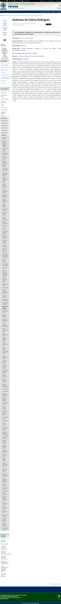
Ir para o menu (12, 0)
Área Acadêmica (16, 15)
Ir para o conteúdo (4, 0)
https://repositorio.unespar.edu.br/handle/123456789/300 (29, 56)
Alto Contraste (50, 1)
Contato (52, 11)
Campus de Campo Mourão (4, 24)
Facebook (60, 8)
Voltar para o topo (56, 584)
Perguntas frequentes (44, 11)
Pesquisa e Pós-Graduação (4, 34)
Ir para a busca (19, 0)
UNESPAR (5, 20)
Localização (58, 11)
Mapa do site (58, 1)
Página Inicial (9, 15)
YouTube (58, 8)
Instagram (56, 8)
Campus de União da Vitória (4, 29)
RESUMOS (28, 15)
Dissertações (22, 15)
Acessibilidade (43, 1)
